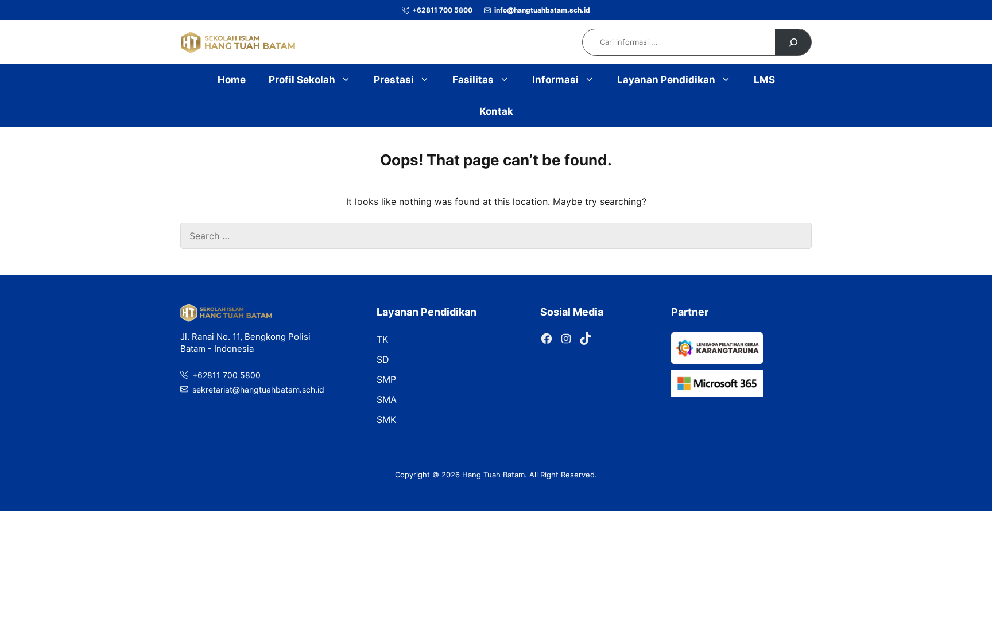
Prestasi (394, 80)
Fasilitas (473, 80)
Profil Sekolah (302, 80)
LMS (764, 80)
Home (232, 80)
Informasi (555, 80)
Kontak (496, 111)
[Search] (793, 42)
